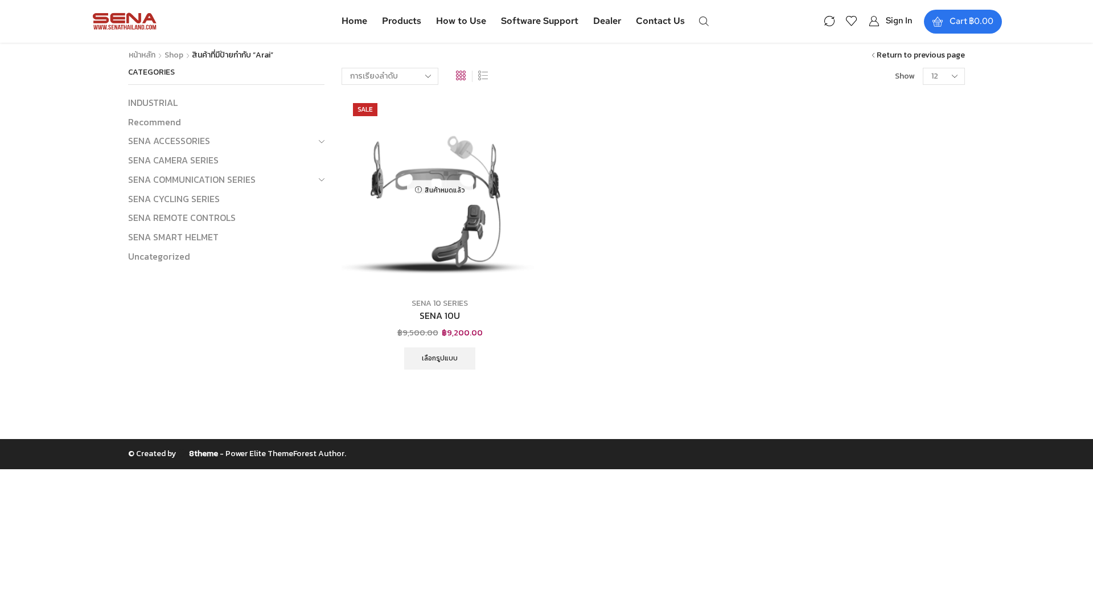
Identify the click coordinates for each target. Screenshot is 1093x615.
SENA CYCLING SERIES (174, 199)
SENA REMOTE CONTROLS (182, 217)
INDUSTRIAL (153, 102)
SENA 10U (440, 315)
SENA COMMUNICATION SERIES (192, 179)
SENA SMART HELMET (173, 237)
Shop (174, 55)
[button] (704, 20)
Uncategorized (159, 256)
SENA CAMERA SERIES (173, 160)
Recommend (154, 122)
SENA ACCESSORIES (169, 140)
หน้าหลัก (142, 55)
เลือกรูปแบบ (440, 358)
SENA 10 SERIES (440, 303)
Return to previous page (921, 55)
